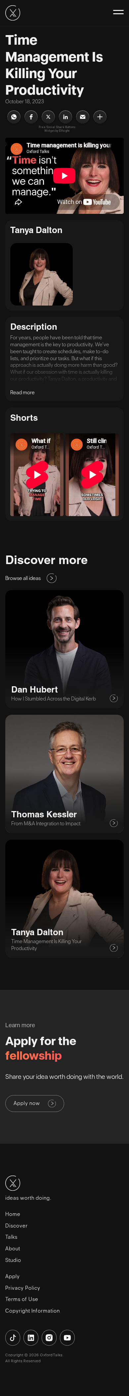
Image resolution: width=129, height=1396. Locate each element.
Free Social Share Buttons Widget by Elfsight (57, 128)
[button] (116, 12)
